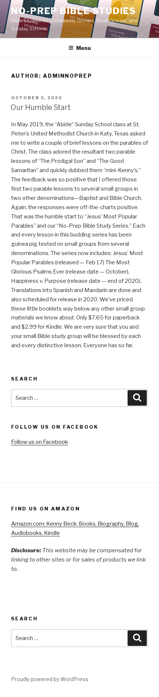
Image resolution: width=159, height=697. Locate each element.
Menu (83, 48)
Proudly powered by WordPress (49, 679)
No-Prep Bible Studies (73, 11)
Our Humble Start (40, 107)
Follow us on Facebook (39, 442)
